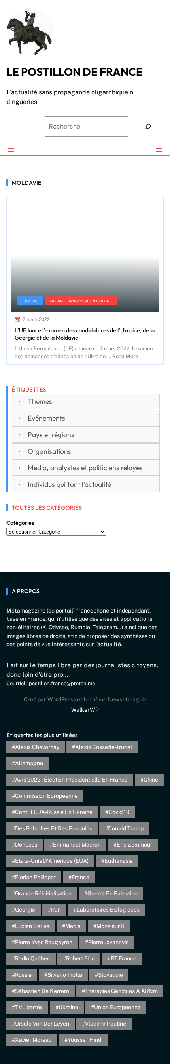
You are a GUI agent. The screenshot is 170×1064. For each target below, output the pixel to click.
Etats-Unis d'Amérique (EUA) (52, 861)
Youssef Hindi (85, 1040)
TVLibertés (29, 1007)
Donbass (26, 844)
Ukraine (68, 1007)
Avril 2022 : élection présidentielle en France (71, 779)
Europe (30, 301)
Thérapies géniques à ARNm (121, 991)
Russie (23, 975)
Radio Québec (32, 958)
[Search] (148, 126)
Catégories (20, 522)
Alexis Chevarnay (37, 747)
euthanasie (118, 861)
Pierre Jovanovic (108, 942)
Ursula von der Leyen (42, 1023)
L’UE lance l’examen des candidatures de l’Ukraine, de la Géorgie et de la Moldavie (85, 334)
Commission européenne (46, 796)
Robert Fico (80, 958)
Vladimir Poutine (105, 1023)
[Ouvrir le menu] (11, 150)
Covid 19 (119, 812)
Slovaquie (110, 975)
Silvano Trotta (64, 975)
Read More (125, 356)
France (80, 877)
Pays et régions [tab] (51, 434)
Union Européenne (117, 1007)
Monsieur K (110, 926)
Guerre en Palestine (112, 893)
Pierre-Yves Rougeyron (43, 942)
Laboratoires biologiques (108, 910)
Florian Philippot (35, 877)
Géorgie (25, 910)
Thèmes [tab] (40, 401)
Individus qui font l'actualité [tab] (69, 484)
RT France (123, 958)
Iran (56, 910)
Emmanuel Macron (77, 844)
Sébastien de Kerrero (42, 991)
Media (73, 926)
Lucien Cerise (32, 926)
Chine (151, 779)
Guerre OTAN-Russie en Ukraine (81, 301)
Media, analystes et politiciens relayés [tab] (85, 467)
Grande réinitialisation (43, 893)
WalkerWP (85, 710)
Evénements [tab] (46, 418)
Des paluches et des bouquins (53, 828)
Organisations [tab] (49, 451)
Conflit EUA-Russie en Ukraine (54, 812)
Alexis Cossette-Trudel (103, 747)
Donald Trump (126, 828)
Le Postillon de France (74, 72)
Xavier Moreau (33, 1040)
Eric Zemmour (134, 844)
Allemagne (29, 763)
